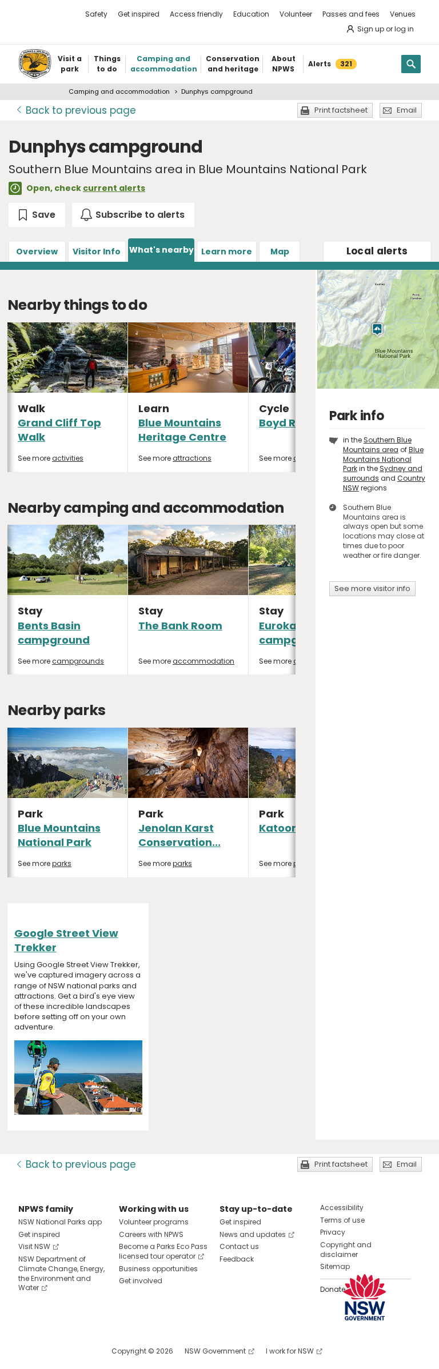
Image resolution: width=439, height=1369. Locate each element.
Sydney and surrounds (382, 473)
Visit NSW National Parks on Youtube (78, 1351)
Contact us (239, 1246)
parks (61, 863)
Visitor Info (97, 251)
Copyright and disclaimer (346, 1249)
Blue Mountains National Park (59, 835)
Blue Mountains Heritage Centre (182, 430)
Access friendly (196, 14)
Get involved (140, 1281)
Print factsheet (341, 110)
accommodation (203, 661)
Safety (96, 14)
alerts (377, 251)
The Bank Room (180, 625)
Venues (403, 14)
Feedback (237, 1259)
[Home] (34, 64)
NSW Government (215, 1351)
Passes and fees (351, 14)
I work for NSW (290, 1351)
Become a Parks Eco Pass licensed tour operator (163, 1251)
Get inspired (138, 14)
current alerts (114, 188)
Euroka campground (295, 632)
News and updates (253, 1234)
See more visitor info (372, 588)
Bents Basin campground (54, 632)
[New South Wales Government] (365, 1297)
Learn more (226, 251)
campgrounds (78, 661)
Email (407, 110)
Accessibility (342, 1207)
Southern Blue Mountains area (377, 444)
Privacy (332, 1232)
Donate (332, 1289)
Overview (37, 251)
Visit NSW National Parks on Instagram (53, 1351)
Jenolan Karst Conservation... (179, 835)
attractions (192, 458)
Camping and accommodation (119, 91)
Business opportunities (158, 1269)
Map (279, 251)
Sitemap (335, 1266)
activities (67, 458)
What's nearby (161, 250)
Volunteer (296, 14)
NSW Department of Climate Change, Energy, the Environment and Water (61, 1273)
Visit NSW (34, 1246)
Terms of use (342, 1220)
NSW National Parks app (60, 1222)
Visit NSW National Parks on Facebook (28, 1351)
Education (251, 14)
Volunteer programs (154, 1222)
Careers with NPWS (151, 1234)
